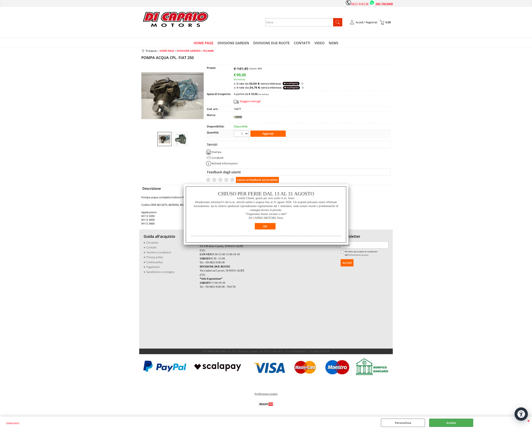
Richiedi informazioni (225, 163)
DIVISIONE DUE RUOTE (271, 43)
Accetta (451, 423)
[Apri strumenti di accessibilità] (521, 414)
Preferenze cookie (266, 394)
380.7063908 (384, 4)
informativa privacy (358, 254)
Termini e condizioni (158, 252)
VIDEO (319, 43)
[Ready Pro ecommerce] (266, 404)
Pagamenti (153, 267)
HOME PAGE (203, 43)
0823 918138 (359, 4)
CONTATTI (302, 43)
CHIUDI (528, 421)
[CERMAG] (238, 120)
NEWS (333, 43)
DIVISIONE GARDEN (233, 43)
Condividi (217, 158)
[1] (241, 134)
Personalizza (403, 423)
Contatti (151, 247)
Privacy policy (154, 257)
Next (201, 95)
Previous (144, 95)
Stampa (216, 152)
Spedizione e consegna (160, 272)
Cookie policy (12, 422)
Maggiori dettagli (250, 101)
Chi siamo (152, 242)
